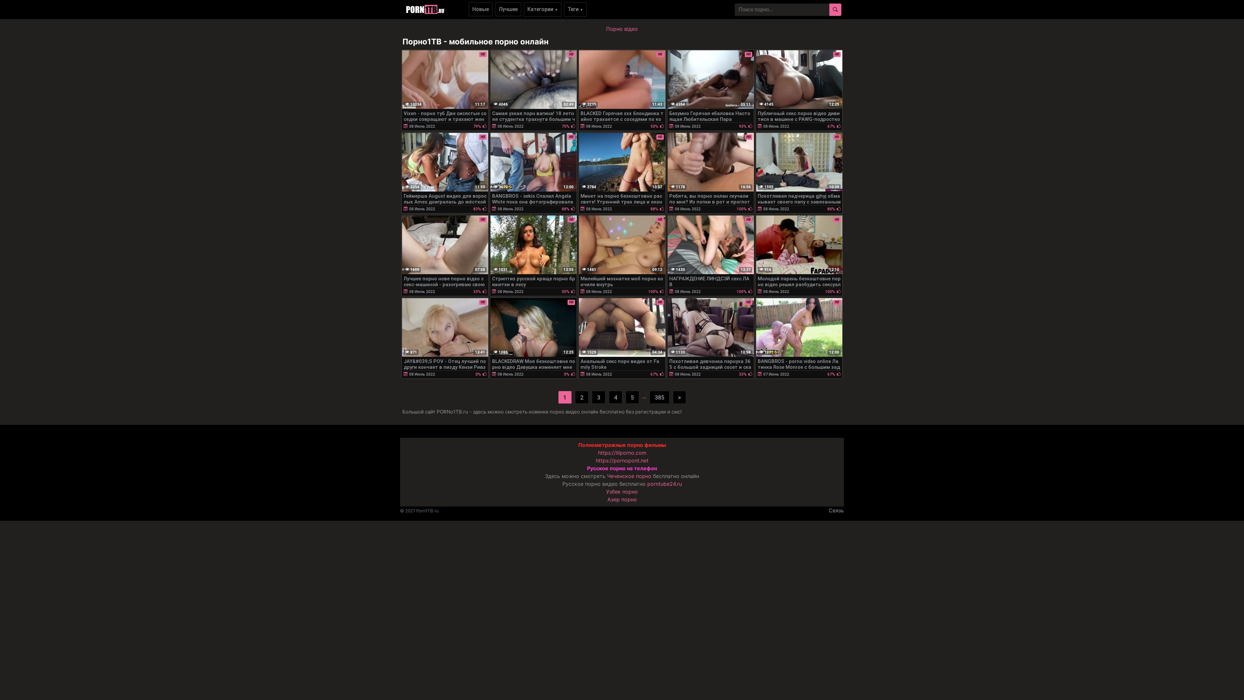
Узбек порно (622, 491)
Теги (575, 9)
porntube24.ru (664, 484)
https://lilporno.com (622, 452)
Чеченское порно (629, 476)
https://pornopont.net (622, 460)
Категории (542, 9)
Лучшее (508, 9)
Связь (836, 510)
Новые (480, 9)
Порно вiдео (622, 29)
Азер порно (622, 499)
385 (659, 397)
